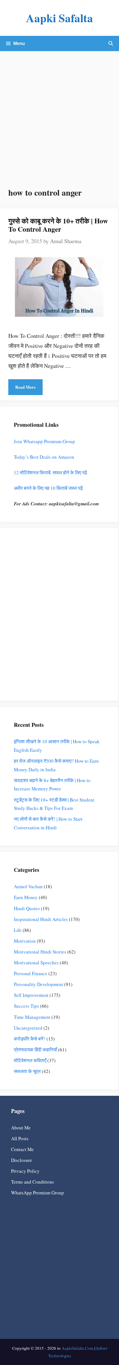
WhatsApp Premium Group (37, 1192)
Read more (25, 387)
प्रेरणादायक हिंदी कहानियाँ (35, 1049)
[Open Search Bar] (110, 43)
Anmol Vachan (28, 886)
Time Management (32, 1017)
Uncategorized (28, 1028)
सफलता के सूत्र (27, 1071)
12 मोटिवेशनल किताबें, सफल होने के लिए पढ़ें (50, 472)
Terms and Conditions (32, 1182)
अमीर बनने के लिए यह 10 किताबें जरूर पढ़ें (48, 488)
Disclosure (21, 1160)
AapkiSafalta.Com (77, 1348)
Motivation (25, 941)
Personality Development (38, 984)
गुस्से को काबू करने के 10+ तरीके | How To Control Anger (58, 225)
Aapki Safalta (59, 17)
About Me (21, 1127)
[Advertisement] (59, 113)
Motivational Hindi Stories (40, 952)
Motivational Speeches (36, 962)
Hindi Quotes (27, 908)
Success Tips (26, 1006)
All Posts (20, 1138)
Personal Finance (30, 973)
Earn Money (26, 897)
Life (18, 930)
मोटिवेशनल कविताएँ (30, 1060)
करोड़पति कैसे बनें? (29, 1038)
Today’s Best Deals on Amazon (44, 457)
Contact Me (22, 1149)
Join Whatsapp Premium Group (44, 441)
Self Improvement (31, 995)
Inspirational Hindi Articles (41, 919)
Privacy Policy (25, 1171)
